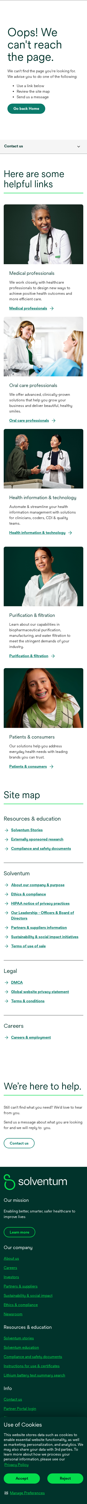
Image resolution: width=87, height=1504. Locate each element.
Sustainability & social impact (28, 1295)
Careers (10, 1268)
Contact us (13, 1399)
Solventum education (21, 1347)
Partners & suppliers (21, 1286)
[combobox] (43, 147)
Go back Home (26, 108)
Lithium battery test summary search (34, 1375)
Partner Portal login (20, 1408)
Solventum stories (19, 1338)
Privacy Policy (16, 1465)
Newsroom (13, 1314)
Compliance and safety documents (33, 1357)
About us (11, 1258)
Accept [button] (22, 1478)
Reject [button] (65, 1478)
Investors (11, 1277)
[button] (25, 1493)
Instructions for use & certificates (32, 1366)
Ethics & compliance (21, 1305)
